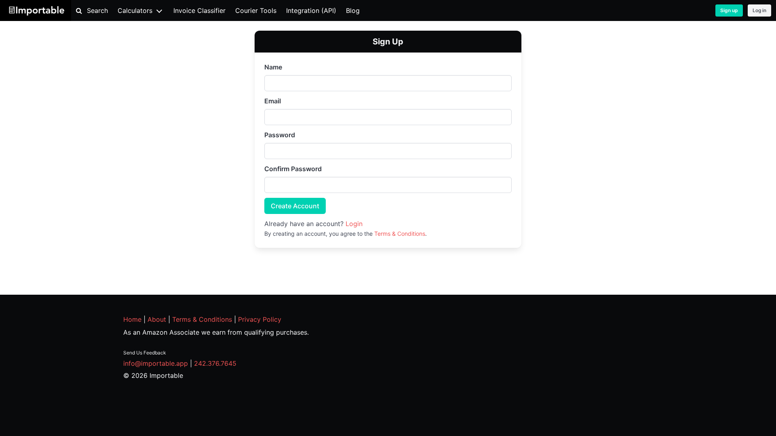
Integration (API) (311, 10)
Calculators (135, 10)
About (157, 319)
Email (272, 101)
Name (273, 67)
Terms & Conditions (399, 233)
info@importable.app (155, 363)
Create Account (295, 206)
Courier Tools (255, 10)
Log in (759, 10)
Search (97, 10)
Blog (353, 10)
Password (279, 135)
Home (132, 319)
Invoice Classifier (199, 10)
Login (354, 224)
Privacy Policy (259, 319)
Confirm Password (293, 169)
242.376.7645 (215, 363)
